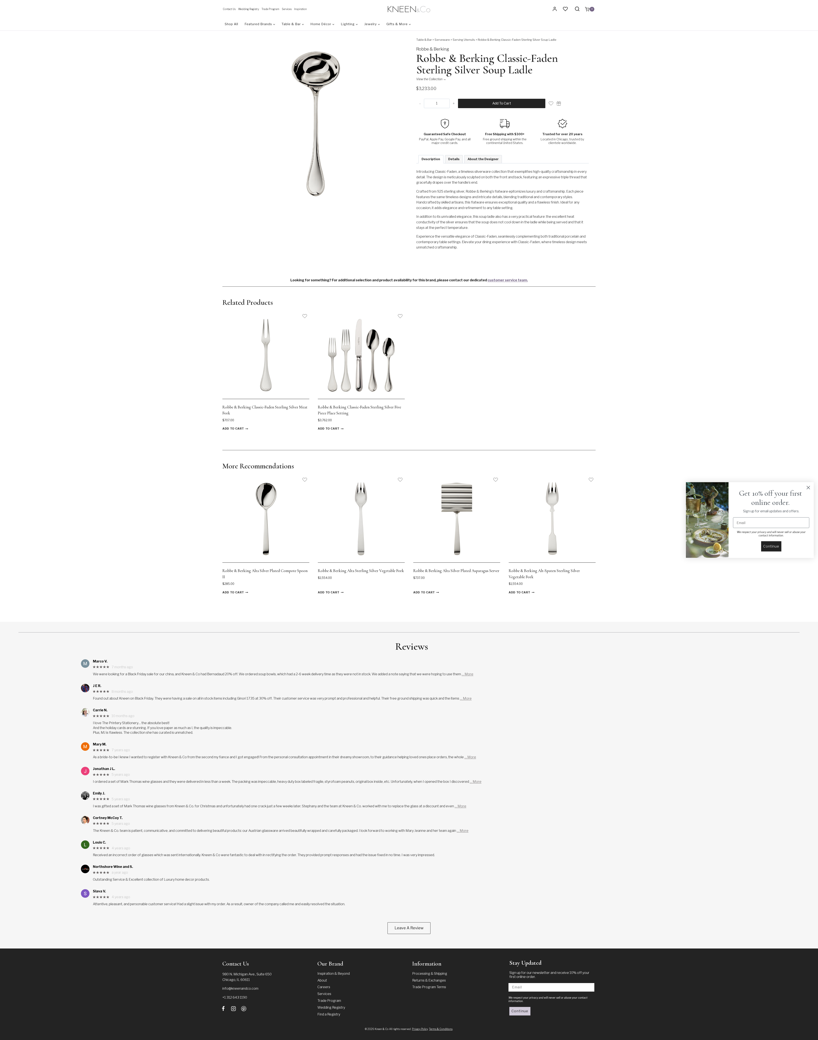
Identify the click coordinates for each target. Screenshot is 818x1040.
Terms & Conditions (440, 1029)
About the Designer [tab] (483, 159)
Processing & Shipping (429, 974)
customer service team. (508, 280)
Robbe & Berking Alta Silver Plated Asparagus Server (456, 570)
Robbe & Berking (432, 49)
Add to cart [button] (233, 428)
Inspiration (300, 9)
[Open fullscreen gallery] (397, 206)
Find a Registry (328, 1014)
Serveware (442, 39)
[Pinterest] (244, 1009)
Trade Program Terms (429, 987)
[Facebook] (223, 1009)
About (322, 980)
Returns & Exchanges (429, 980)
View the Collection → (431, 79)
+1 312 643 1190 (234, 997)
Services (287, 9)
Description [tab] (431, 159)
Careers (323, 987)
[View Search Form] (577, 9)
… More (467, 674)
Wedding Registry (248, 9)
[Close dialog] (808, 487)
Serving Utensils (464, 39)
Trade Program (270, 9)
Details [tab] (453, 159)
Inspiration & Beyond (333, 974)
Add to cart (501, 103)
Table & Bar (424, 39)
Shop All (231, 24)
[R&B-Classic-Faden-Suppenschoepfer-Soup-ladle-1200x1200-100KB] (315, 124)
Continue (519, 1011)
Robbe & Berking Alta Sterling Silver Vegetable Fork (361, 570)
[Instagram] (233, 1009)
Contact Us (229, 9)
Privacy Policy (420, 1029)
